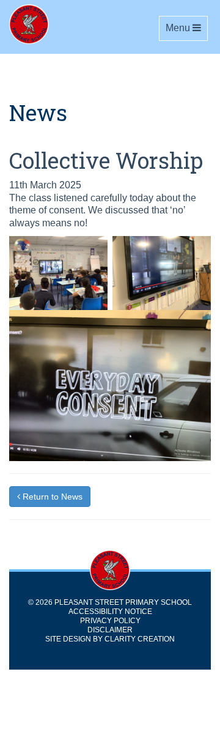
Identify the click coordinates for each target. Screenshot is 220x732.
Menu (186, 27)
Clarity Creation (140, 639)
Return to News (51, 496)
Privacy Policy (110, 620)
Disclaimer (110, 630)
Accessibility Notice (110, 611)
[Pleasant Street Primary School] (61, 24)
